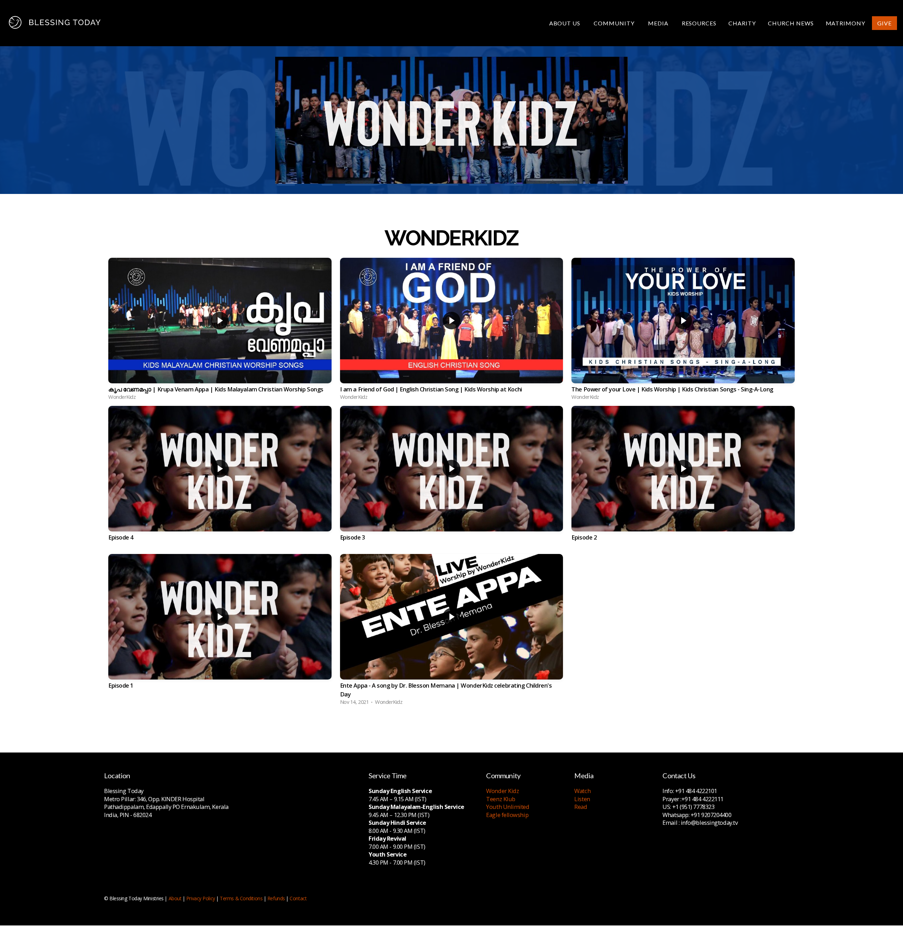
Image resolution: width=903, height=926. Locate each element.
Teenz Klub (500, 799)
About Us (565, 23)
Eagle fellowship (507, 815)
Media (659, 23)
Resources (699, 23)
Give (884, 23)
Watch (582, 791)
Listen (582, 799)
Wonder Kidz (502, 791)
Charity (742, 23)
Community (615, 23)
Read (580, 807)
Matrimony (846, 23)
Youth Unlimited (507, 807)
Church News (791, 23)
